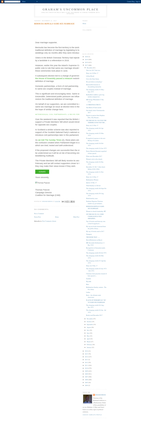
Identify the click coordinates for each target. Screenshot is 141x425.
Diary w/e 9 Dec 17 (91, 266)
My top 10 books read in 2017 (95, 231)
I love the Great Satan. (92, 79)
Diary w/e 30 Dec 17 (92, 73)
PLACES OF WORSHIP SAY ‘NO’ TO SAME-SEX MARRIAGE (96, 301)
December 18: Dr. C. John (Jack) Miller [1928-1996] (95, 168)
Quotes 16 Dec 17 (91, 183)
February (89, 344)
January (89, 347)
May (88, 336)
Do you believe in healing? (94, 82)
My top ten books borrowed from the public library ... (96, 227)
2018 (86, 62)
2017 (86, 65)
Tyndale (88, 279)
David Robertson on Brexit (94, 240)
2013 (86, 360)
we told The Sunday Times (49, 140)
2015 (86, 354)
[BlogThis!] (67, 201)
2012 (86, 362)
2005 (86, 382)
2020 (86, 57)
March (89, 342)
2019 (86, 59)
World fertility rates (92, 198)
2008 (86, 374)
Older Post (76, 217)
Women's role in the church (94, 159)
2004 (86, 385)
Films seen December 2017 (94, 156)
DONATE (42, 172)
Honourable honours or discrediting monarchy (93, 86)
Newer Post (37, 217)
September (90, 324)
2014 (86, 357)
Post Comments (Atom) (49, 221)
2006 (86, 380)
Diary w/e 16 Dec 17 (92, 177)
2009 (86, 371)
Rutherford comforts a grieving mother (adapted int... (95, 96)
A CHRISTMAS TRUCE (93, 105)
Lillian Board (90, 76)
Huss (87, 284)
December (90, 68)
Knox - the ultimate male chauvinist (93, 296)
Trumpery (89, 234)
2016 (86, 351)
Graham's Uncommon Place (71, 9)
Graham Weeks (100, 394)
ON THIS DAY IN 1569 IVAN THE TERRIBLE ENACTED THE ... (96, 121)
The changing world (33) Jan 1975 (96, 148)
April (88, 339)
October (89, 322)
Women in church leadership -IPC (96, 211)
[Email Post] (62, 201)
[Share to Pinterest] (74, 201)
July (88, 330)
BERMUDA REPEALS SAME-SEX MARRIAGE (95, 207)
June (88, 333)
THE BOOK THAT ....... (93, 237)
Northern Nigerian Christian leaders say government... (94, 202)
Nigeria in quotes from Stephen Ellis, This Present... (95, 116)
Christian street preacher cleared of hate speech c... (96, 275)
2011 (86, 365)
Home (57, 217)
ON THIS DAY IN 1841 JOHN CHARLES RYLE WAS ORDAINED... (95, 216)
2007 (86, 377)
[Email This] (65, 201)
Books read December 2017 (94, 315)
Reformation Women (92, 180)
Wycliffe (88, 281)
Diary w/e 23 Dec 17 (92, 125)
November (90, 319)
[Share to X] (70, 201)
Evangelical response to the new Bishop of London (95, 139)
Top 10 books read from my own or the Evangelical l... (95, 222)
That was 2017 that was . (93, 70)
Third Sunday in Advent (93, 186)
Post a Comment (39, 213)
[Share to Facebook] (72, 201)
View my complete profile (92, 414)
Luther (88, 292)
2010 (86, 368)
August (89, 327)
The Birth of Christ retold (93, 108)
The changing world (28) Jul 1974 (96, 253)
